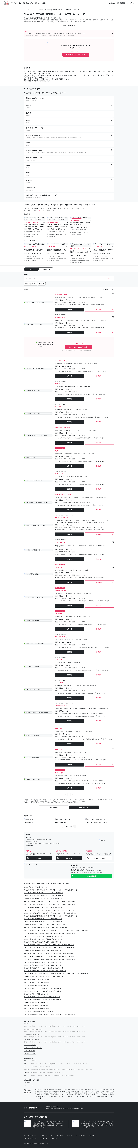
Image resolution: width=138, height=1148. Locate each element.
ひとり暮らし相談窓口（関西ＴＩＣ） (87, 1069)
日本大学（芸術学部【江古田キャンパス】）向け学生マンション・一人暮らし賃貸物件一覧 (50, 901)
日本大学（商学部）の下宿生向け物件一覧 (36, 985)
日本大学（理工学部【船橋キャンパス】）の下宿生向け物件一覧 (42, 997)
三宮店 (63, 1072)
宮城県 (30, 1026)
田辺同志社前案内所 (71, 1069)
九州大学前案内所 (69, 1075)
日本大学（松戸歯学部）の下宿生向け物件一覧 (37, 1008)
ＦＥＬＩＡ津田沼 (60, 542)
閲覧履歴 (122, 3)
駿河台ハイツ (58, 729)
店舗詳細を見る (29, 845)
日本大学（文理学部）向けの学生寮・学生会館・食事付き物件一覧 (43, 936)
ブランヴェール (97, 247)
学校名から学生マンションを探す (32, 1039)
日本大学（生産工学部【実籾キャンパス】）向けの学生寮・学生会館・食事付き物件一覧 (49, 956)
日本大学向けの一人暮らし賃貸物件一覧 (35, 887)
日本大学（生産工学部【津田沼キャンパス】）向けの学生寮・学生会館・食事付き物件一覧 (50, 959)
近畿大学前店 (50, 1072)
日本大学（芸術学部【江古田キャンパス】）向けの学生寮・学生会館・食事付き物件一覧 (49, 945)
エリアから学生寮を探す (30, 1045)
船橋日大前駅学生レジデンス (55, 222)
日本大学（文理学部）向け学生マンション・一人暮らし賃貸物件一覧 (43, 893)
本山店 (40, 1066)
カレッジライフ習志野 (30, 247)
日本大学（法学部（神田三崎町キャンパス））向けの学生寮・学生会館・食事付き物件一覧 (50, 933)
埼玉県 (50, 1026)
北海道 (25, 1026)
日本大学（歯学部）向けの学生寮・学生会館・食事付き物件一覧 (42, 965)
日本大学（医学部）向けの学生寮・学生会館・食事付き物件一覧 (42, 962)
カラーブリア (58, 614)
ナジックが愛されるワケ (31, 1135)
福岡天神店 (33, 1075)
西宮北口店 (57, 1072)
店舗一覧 (69, 1135)
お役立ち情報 (27, 1082)
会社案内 (54, 1138)
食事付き (41, 284)
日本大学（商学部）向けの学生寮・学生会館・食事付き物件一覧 (42, 942)
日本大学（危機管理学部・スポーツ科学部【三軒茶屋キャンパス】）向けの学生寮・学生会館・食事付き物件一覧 (56, 974)
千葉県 (42, 801)
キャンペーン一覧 (28, 1085)
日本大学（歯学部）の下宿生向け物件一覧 (36, 1005)
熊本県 (83, 1026)
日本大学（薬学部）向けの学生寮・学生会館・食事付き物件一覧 (42, 951)
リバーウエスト (59, 407)
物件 (31, 269)
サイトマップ (44, 1138)
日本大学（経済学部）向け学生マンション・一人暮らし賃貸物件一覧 (43, 896)
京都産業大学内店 (35, 1069)
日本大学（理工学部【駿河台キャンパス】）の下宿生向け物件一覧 (42, 991)
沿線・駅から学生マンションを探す (33, 1029)
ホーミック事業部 (60, 1069)
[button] (65, 794)
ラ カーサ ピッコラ (52, 247)
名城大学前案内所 (47, 1066)
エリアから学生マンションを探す (32, 1034)
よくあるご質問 (80, 1135)
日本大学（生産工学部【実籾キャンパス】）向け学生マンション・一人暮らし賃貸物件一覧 (50, 913)
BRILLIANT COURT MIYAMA (78, 249)
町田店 (75, 1063)
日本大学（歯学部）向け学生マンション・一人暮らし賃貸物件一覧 (43, 922)
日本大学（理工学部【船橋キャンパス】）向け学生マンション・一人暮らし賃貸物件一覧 (49, 910)
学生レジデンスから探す (30, 1054)
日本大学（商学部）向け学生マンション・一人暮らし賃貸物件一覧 (43, 899)
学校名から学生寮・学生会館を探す (33, 1048)
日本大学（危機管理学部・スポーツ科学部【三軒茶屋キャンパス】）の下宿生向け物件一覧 (50, 1014)
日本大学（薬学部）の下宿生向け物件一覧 (36, 994)
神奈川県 (40, 1026)
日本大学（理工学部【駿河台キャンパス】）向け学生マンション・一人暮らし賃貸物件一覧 (50, 904)
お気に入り (112, 3)
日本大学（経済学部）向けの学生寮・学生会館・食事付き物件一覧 (43, 939)
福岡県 (78, 1026)
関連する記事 (46, 269)
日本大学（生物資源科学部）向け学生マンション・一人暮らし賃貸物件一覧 (45, 927)
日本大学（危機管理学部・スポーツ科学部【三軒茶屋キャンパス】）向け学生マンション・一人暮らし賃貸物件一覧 (57, 930)
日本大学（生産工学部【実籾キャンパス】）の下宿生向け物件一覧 (42, 1000)
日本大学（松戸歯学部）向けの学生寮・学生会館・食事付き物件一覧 (43, 968)
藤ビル (56, 451)
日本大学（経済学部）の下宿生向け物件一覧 (36, 982)
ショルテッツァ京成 (60, 591)
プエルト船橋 (58, 749)
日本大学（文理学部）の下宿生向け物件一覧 (36, 979)
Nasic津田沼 (58, 567)
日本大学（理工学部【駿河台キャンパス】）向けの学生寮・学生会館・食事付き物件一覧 (49, 948)
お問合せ (91, 1135)
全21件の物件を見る (68, 26)
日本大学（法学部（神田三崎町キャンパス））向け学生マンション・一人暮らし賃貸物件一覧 (50, 890)
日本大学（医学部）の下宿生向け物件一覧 (36, 1003)
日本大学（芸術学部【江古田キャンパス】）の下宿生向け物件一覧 (42, 988)
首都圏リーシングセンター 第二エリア (41, 1063)
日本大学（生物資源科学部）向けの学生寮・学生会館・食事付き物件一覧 (45, 971)
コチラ (41, 210)
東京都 (35, 1026)
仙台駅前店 (33, 1060)
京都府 (64, 1026)
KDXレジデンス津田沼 (61, 637)
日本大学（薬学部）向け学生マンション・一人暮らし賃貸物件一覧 (43, 907)
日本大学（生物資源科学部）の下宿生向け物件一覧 (38, 1011)
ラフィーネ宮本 (59, 683)
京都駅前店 (52, 1069)
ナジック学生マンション (30, 10)
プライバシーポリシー (30, 1138)
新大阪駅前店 (34, 1072)
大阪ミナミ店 (42, 1072)
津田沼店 (85, 1063)
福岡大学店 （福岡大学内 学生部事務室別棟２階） (51, 1075)
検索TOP (26, 1024)
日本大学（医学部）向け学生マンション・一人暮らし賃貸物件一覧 (43, 919)
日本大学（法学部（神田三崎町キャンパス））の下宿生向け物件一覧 (43, 977)
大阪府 (73, 1026)
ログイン (131, 3)
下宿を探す (41, 10)
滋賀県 (59, 1026)
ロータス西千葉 (74, 220)
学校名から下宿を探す (29, 1051)
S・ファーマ (58, 660)
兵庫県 (69, 1026)
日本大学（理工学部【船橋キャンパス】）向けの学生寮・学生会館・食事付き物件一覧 (48, 953)
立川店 (80, 1063)
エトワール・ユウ (60, 474)
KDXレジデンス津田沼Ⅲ (31, 222)
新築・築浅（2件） (30, 284)
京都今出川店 (44, 1069)
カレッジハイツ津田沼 (61, 361)
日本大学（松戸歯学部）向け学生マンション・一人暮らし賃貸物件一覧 (44, 925)
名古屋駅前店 (34, 1066)
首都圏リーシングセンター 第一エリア (62, 1063)
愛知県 (55, 1026)
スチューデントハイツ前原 (62, 428)
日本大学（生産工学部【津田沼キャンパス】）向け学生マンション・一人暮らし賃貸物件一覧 (50, 916)
